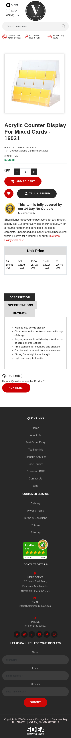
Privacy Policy (35, 510)
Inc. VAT (14, 11)
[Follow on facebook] (17, 634)
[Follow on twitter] (24, 634)
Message (35, 684)
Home (7, 147)
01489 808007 (14, 38)
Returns (35, 525)
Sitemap (35, 532)
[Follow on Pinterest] (47, 634)
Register (34, 38)
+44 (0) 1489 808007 (35, 625)
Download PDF (36, 471)
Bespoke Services (35, 456)
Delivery (35, 503)
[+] (34, 171)
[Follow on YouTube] (39, 634)
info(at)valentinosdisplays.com (35, 606)
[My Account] (27, 36)
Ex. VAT (14, 5)
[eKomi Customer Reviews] (35, 550)
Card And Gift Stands (26, 147)
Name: (35, 652)
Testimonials (35, 449)
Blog (35, 485)
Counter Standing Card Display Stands (29, 151)
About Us (35, 435)
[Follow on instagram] (54, 634)
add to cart (25, 181)
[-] (17, 171)
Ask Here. (16, 388)
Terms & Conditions (35, 517)
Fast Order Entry (35, 442)
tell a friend (39, 193)
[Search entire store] (63, 26)
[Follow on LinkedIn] (32, 634)
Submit (35, 702)
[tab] (19, 297)
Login (32, 36)
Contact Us (35, 478)
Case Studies (35, 464)
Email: (35, 668)
